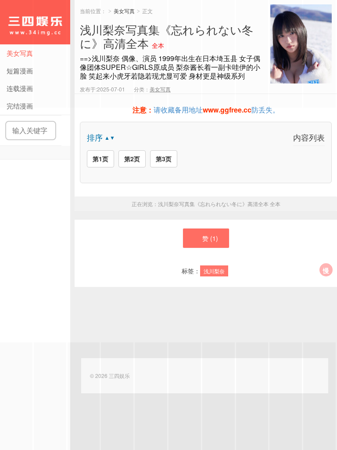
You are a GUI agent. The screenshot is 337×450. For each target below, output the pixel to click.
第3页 (164, 158)
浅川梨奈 (214, 271)
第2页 (132, 158)
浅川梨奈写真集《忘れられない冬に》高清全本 (219, 203)
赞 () (210, 238)
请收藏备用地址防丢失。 (206, 110)
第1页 (100, 158)
